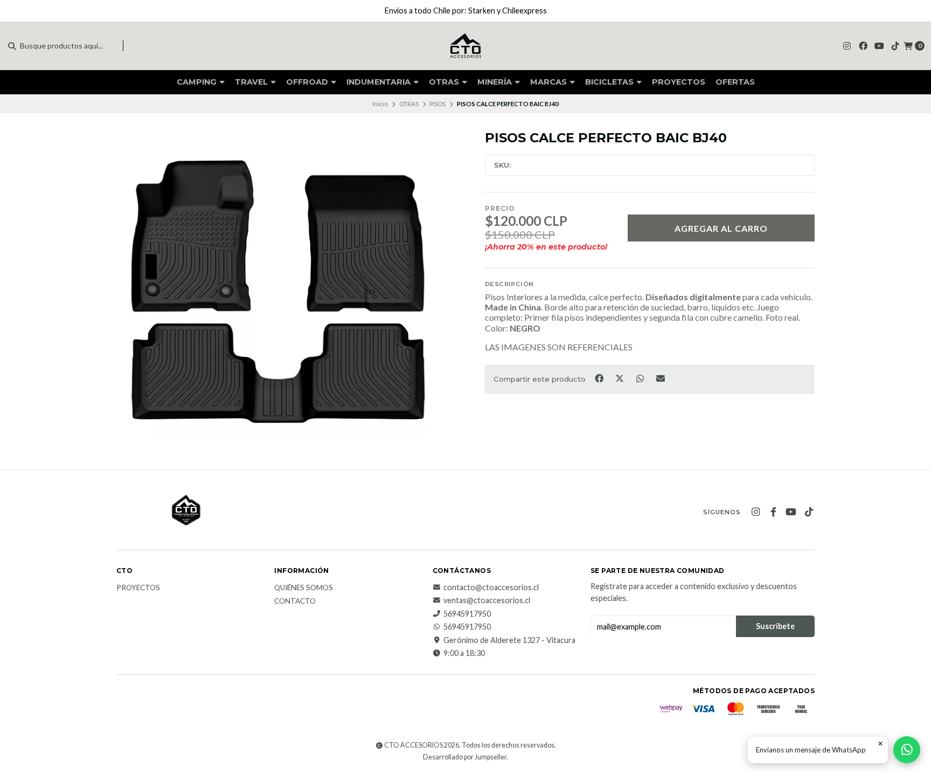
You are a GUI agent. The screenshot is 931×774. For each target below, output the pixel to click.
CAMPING (198, 82)
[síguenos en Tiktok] (895, 45)
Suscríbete (775, 626)
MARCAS (549, 82)
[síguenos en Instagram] (847, 45)
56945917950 (467, 614)
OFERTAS (735, 82)
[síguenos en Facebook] (863, 45)
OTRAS (445, 82)
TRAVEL (252, 82)
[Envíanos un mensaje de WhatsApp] (906, 749)
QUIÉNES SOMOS (303, 588)
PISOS (437, 103)
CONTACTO (295, 601)
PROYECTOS (678, 82)
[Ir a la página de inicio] (465, 45)
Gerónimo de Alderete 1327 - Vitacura (509, 640)
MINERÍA (495, 82)
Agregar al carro (721, 228)
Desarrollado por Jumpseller (464, 757)
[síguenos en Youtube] (879, 45)
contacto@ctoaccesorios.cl (491, 587)
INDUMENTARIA (379, 82)
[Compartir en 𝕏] (620, 378)
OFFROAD (308, 82)
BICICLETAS (610, 82)
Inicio (380, 103)
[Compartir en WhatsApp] (640, 378)
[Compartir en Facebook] (599, 378)
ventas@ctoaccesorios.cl (486, 600)
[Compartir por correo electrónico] (660, 378)
